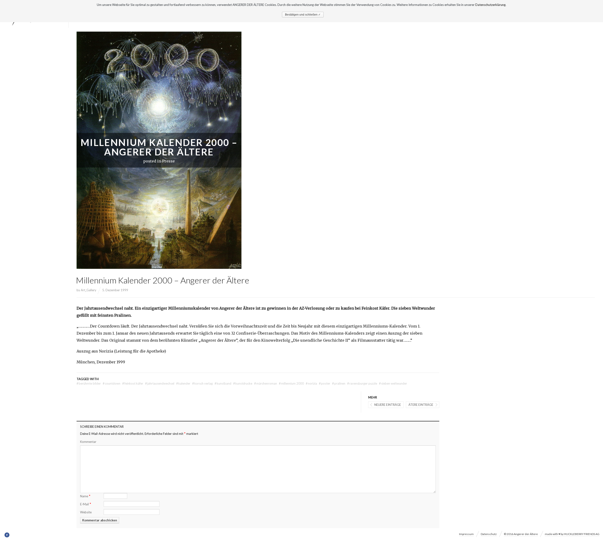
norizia (311, 383)
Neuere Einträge (387, 405)
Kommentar (88, 442)
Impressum (466, 534)
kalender (183, 383)
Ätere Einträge (420, 405)
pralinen (338, 383)
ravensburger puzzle (362, 383)
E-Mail (85, 504)
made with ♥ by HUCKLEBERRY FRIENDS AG (572, 534)
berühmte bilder (89, 383)
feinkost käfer (132, 383)
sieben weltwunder (393, 383)
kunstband (223, 383)
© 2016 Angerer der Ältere (521, 534)
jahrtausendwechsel (159, 383)
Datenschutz (489, 534)
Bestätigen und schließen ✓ (303, 14)
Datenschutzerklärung (490, 5)
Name (85, 496)
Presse (168, 161)
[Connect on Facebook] (7, 535)
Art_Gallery (88, 290)
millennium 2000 (291, 383)
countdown (111, 383)
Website (86, 512)
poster (324, 383)
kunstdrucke (242, 383)
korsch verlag (202, 383)
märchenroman (265, 383)
